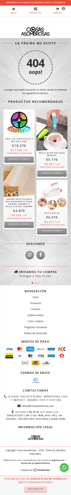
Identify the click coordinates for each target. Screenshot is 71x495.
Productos (35, 303)
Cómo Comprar (36, 321)
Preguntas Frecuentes (35, 327)
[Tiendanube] (36, 471)
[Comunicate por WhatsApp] (64, 467)
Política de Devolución (35, 333)
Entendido (35, 489)
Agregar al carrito (19, 224)
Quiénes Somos (35, 315)
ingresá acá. (58, 460)
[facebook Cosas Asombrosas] (40, 255)
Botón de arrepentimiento (35, 463)
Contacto (35, 309)
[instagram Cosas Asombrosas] (29, 255)
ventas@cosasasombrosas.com (38, 406)
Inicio (35, 297)
